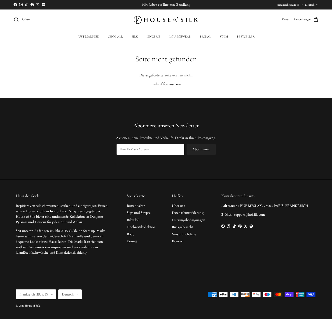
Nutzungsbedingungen (188, 220)
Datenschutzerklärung (187, 212)
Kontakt (178, 241)
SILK (134, 36)
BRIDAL (205, 36)
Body (130, 234)
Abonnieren (201, 149)
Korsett (132, 241)
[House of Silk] (166, 19)
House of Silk (32, 305)
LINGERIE (154, 36)
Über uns (178, 205)
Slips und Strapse (139, 212)
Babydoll (133, 220)
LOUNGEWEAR (180, 36)
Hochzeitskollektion (141, 227)
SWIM (224, 36)
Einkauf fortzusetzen (166, 84)
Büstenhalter (136, 205)
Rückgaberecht (182, 227)
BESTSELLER (246, 36)
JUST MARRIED (88, 36)
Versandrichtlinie (184, 234)
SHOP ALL (115, 36)
